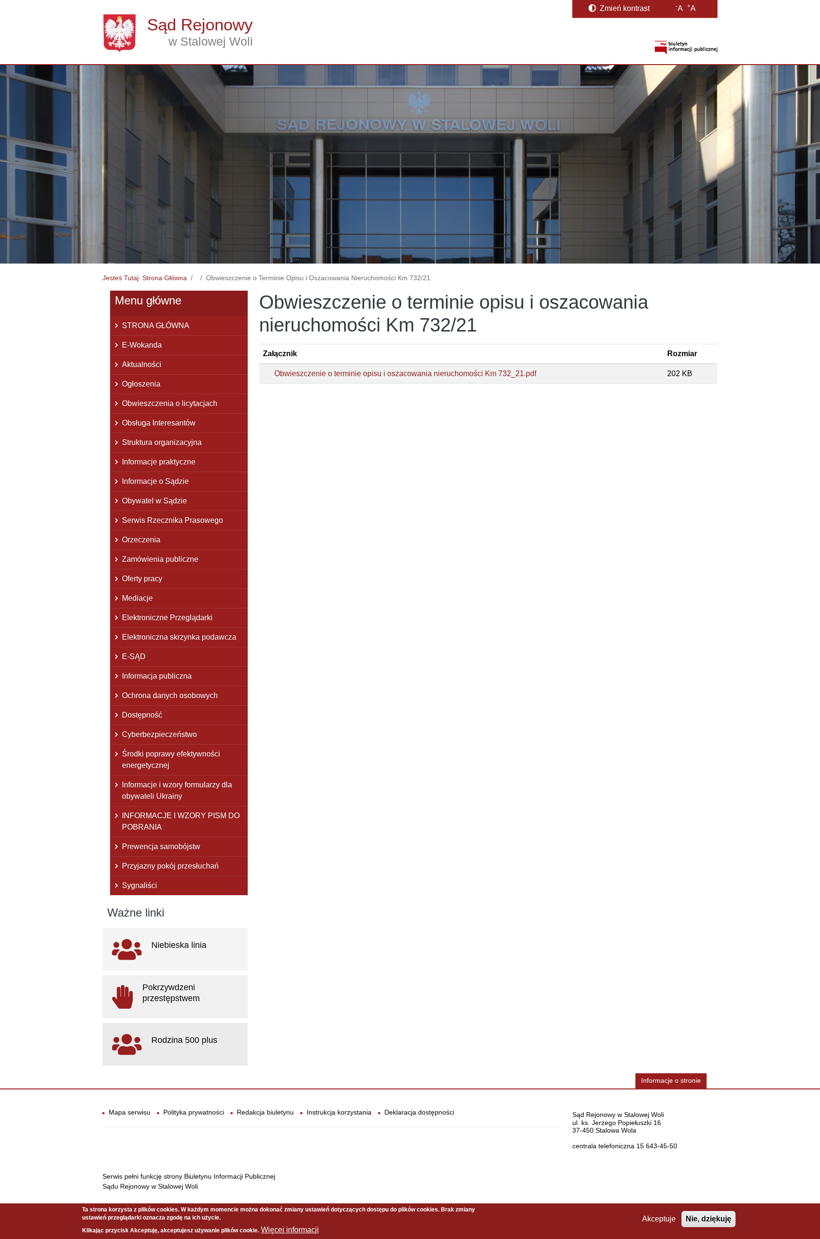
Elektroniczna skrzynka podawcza (179, 637)
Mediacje (137, 598)
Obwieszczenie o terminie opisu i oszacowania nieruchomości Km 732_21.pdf (405, 373)
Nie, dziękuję (708, 1219)
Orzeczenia (141, 540)
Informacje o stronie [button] (671, 1080)
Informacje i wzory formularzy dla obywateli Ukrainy (177, 790)
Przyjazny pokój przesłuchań (170, 866)
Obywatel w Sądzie (154, 501)
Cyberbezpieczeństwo (159, 734)
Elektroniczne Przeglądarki (167, 618)
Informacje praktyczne (159, 462)
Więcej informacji (290, 1230)
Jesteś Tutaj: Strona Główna (144, 278)
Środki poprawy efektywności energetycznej (171, 759)
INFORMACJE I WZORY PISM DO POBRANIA (181, 821)
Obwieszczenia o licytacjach (169, 403)
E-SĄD (134, 657)
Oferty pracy (142, 579)
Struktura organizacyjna (162, 442)
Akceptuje (659, 1219)
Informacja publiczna (157, 676)
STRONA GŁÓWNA (155, 326)
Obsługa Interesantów (159, 423)
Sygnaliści (139, 885)
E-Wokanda (142, 345)
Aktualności (141, 364)
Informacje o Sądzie (155, 481)
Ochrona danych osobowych (170, 695)
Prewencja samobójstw (161, 846)
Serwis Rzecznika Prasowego (172, 520)
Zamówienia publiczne (160, 559)
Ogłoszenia (141, 384)
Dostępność (142, 715)
